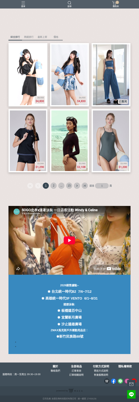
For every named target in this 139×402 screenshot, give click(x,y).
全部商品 (76, 366)
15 (69, 185)
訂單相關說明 (76, 375)
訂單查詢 (76, 370)
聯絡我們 (55, 370)
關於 (55, 366)
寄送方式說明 (101, 370)
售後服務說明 (101, 375)
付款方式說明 (101, 366)
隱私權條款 (125, 366)
